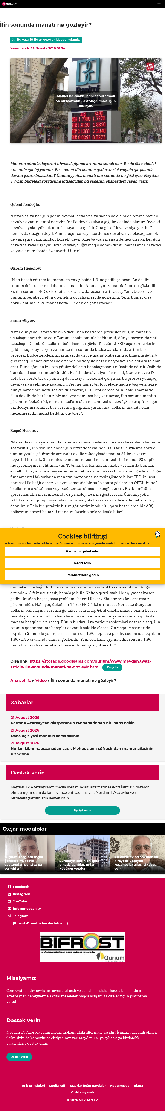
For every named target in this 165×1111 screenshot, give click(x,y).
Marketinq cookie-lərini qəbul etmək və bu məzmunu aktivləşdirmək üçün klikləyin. (86, 101)
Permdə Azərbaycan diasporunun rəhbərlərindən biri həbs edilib (73, 723)
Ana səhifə (20, 680)
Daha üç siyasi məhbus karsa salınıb (45, 736)
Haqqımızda (120, 1086)
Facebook (21, 887)
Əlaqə (138, 1086)
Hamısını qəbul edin (82, 551)
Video (41, 680)
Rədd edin (82, 563)
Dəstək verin (82, 810)
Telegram (21, 916)
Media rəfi (57, 1086)
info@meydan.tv (27, 909)
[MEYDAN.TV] (9, 4)
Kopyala (112, 666)
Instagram (21, 894)
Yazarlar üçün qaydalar (87, 1086)
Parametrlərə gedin (82, 575)
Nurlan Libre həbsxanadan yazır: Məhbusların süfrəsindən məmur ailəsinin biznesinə (82, 751)
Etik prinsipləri (33, 1086)
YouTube (20, 901)
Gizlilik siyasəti (82, 1092)
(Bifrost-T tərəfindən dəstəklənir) (40, 923)
